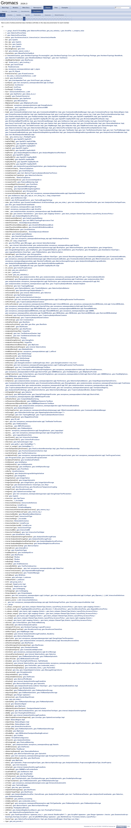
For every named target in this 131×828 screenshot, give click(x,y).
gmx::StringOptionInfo (24, 672)
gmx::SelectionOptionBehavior (59, 288)
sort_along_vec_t (40, 195)
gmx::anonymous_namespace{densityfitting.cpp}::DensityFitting (27, 306)
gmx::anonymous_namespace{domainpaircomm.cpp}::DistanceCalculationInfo (39, 783)
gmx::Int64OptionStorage (40, 466)
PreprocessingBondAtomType (90, 762)
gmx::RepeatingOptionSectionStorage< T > (50, 412)
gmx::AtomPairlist (16, 78)
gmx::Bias (32, 324)
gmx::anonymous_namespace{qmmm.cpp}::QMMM (77, 311)
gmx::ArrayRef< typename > (77, 814)
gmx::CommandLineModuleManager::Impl (76, 112)
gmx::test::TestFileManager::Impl (118, 130)
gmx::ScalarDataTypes (19, 550)
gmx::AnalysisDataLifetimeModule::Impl (113, 132)
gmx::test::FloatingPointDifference (25, 661)
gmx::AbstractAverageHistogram (63, 261)
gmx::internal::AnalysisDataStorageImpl (72, 710)
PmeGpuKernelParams (21, 808)
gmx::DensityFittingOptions (42, 369)
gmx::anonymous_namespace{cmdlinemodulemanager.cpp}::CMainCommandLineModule (35, 259)
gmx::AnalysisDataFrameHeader (24, 204)
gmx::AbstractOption (31, 546)
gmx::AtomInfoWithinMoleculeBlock (41, 225)
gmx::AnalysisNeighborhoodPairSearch (52, 153)
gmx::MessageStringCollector (51, 670)
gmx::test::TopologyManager (24, 286)
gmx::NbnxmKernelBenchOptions (30, 514)
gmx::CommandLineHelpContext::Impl (23, 112)
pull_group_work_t (16, 582)
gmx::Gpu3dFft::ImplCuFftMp (26, 141)
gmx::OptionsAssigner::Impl (107, 125)
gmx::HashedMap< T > (28, 444)
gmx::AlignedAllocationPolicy (97, 609)
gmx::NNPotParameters (22, 426)
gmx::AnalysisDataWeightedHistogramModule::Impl (81, 132)
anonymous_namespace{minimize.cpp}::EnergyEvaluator (33, 105)
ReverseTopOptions (26, 168)
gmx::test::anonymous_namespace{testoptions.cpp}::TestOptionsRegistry (82, 387)
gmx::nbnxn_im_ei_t (29, 94)
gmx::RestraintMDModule (86, 313)
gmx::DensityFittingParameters (22, 236)
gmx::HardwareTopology (25, 776)
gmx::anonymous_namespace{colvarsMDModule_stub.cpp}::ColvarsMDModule (97, 304)
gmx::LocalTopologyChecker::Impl (66, 114)
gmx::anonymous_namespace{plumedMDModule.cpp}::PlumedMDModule (72, 308)
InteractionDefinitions (23, 76)
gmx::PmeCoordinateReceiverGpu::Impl (110, 114)
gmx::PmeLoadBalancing (36, 622)
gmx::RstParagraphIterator (20, 200)
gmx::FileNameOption (39, 252)
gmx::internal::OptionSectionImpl (44, 243)
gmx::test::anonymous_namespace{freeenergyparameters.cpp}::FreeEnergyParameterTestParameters (49, 299)
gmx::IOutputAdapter (25, 593)
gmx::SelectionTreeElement (14, 58)
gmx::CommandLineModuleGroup (16, 132)
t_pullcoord (16, 272)
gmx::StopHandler (26, 774)
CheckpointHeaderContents (36, 708)
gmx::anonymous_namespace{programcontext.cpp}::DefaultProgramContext (44, 455)
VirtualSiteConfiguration (20, 738)
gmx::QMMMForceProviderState (27, 769)
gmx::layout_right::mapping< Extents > (48, 213)
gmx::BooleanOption (91, 247)
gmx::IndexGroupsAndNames (32, 218)
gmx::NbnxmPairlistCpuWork (24, 53)
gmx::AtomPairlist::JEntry (21, 534)
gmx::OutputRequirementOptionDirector (102, 381)
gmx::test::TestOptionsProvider (45, 387)
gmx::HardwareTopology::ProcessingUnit (35, 55)
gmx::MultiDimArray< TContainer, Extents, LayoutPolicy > (76, 817)
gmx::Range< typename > (22, 695)
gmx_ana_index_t (61, 202)
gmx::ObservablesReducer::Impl (113, 123)
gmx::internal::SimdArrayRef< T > (55, 814)
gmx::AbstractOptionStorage (24, 636)
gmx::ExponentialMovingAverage (25, 186)
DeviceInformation (13, 55)
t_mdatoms (27, 577)
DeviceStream (39, 794)
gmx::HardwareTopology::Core (61, 55)
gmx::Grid (21, 49)
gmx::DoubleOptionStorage (72, 778)
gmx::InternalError (21, 548)
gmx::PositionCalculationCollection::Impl (33, 451)
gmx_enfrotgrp (17, 577)
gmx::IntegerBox (20, 476)
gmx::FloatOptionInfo (19, 778)
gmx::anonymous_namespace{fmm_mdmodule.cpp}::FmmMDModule (28, 313)
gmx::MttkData (20, 575)
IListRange (18, 89)
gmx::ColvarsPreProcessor (30, 439)
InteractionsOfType (24, 527)
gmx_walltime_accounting (23, 799)
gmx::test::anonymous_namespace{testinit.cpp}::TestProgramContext (96, 455)
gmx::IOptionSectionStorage (24, 412)
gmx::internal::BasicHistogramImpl (71, 256)
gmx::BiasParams (27, 60)
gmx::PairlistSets (31, 665)
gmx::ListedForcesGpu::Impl (83, 121)
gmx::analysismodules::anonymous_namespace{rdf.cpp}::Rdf (61, 277)
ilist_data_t (11, 76)
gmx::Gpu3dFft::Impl (105, 116)
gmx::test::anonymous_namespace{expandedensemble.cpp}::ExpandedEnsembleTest (56, 193)
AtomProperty (106, 762)
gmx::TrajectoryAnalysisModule (93, 277)
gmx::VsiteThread (17, 64)
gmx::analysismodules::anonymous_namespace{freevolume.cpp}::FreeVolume (56, 279)
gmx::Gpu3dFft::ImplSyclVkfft (26, 164)
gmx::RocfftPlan (14, 243)
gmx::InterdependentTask (17, 80)
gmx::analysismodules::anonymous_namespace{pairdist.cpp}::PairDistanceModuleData (49, 406)
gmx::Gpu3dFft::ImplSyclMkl (24, 159)
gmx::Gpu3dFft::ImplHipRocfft (26, 143)
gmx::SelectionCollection (33, 175)
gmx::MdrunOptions (20, 101)
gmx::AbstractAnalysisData (24, 710)
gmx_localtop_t (25, 62)
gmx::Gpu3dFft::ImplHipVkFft (26, 146)
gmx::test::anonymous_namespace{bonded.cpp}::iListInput (33, 82)
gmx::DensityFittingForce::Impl (105, 121)
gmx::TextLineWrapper (20, 785)
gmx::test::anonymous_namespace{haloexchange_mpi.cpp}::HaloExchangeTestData (40, 238)
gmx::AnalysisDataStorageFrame (44, 537)
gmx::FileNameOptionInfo (48, 656)
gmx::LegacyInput (57, 430)
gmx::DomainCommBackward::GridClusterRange (37, 202)
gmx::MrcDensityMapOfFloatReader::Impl (94, 119)
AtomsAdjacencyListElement (29, 223)
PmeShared (20, 749)
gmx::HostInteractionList (19, 37)
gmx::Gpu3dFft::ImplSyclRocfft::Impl (42, 119)
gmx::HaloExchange (24, 354)
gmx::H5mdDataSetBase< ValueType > (38, 58)
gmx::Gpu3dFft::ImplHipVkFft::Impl (85, 116)
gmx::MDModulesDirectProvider (28, 659)
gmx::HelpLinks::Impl (69, 125)
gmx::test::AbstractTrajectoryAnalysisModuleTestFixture (37, 173)
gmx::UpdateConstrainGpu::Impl (69, 123)
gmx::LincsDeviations (27, 229)
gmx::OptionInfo (39, 683)
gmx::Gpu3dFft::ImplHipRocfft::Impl (60, 116)
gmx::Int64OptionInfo (25, 464)
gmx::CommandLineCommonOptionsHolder (20, 383)
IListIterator (19, 85)
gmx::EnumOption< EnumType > (109, 250)
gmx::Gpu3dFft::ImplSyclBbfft (26, 157)
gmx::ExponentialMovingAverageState (27, 189)
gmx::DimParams (29, 677)
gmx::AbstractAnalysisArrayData (26, 625)
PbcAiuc (17, 557)
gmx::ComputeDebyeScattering (28, 399)
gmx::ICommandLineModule (115, 256)
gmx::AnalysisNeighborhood (23, 408)
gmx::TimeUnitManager (32, 573)
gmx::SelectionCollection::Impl (15, 128)
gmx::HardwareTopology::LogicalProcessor (36, 627)
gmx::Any (16, 670)
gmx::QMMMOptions (55, 372)
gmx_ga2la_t (15, 444)
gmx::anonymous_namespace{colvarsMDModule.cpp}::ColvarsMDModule (44, 304)
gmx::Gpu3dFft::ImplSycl (21, 155)
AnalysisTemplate (79, 284)
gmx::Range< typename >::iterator (98, 814)
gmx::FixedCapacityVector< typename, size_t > (27, 814)
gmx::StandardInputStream (25, 697)
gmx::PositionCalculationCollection (28, 297)
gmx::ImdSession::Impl (65, 121)
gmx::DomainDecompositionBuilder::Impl (19, 114)
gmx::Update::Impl (50, 123)
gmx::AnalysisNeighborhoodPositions (25, 216)
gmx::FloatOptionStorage (36, 778)
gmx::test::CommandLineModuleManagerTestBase (32, 367)
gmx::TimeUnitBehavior (40, 288)
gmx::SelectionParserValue (36, 31)
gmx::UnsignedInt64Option (48, 250)
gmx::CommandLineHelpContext (31, 649)
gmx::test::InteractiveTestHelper (27, 437)
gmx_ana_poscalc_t (16, 821)
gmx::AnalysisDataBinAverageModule (51, 263)
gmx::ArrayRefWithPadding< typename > (42, 817)
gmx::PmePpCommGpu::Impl (37, 116)
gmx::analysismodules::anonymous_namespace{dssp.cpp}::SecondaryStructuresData (49, 640)
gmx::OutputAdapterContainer (30, 670)
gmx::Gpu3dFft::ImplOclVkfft (25, 150)
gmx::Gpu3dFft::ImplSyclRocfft (27, 162)
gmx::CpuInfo (13, 40)
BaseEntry (50, 634)
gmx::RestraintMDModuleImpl (106, 313)
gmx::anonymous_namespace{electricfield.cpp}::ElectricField (71, 306)
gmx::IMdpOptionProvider (29, 103)
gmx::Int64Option (32, 250)
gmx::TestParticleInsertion (27, 453)
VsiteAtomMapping (24, 507)
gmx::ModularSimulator (27, 688)
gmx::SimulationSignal (18, 704)
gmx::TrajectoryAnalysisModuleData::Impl (19, 130)
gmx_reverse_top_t (16, 137)
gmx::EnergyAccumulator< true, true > (64, 363)
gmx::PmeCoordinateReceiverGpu (68, 448)
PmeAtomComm (13, 67)
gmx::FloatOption (78, 250)
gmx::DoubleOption (64, 250)
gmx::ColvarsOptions (24, 369)
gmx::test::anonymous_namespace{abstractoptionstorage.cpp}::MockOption (38, 247)
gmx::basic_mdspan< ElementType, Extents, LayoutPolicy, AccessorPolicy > (88, 213)
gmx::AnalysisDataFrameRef (54, 794)
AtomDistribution (18, 471)
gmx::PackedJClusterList (21, 96)
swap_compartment (53, 195)
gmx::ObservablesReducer (30, 751)
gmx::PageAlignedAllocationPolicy (29, 609)
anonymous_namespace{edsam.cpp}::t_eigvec (24, 69)
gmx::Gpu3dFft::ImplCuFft (22, 139)
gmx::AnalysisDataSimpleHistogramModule (91, 261)
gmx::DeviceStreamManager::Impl (45, 121)
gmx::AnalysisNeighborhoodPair (23, 794)
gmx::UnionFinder (117, 259)
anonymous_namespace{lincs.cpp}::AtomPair (26, 207)
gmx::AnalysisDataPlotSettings (16, 390)
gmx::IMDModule (71, 313)
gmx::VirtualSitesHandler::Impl (91, 123)
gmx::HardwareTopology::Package (84, 55)
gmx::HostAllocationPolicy (77, 609)
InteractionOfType (26, 516)
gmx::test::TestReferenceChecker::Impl (92, 130)
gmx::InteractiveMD (41, 107)
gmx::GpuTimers (19, 498)
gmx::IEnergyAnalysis (22, 279)
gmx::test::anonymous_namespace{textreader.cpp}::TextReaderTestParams (36, 421)
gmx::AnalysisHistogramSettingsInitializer (28, 166)
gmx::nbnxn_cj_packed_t (17, 110)
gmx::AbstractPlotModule (23, 679)
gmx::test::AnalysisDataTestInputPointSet (82, 202)
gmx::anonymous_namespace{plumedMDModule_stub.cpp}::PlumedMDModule (32, 311)
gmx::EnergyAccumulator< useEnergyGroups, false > (32, 363)
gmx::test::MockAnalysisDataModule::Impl (19, 134)
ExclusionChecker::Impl (13, 125)
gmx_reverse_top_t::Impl (87, 114)
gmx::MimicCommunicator (101, 259)
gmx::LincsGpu (37, 717)
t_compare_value (78, 31)
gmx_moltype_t (45, 80)
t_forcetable (18, 500)
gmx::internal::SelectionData (30, 293)
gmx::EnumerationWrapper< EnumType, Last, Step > (62, 819)
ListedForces (22, 505)
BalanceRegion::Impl (121, 112)
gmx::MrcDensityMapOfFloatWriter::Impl (19, 121)
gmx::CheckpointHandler (29, 647)
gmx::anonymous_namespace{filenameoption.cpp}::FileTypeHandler (38, 803)
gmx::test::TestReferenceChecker (77, 794)
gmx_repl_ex (29, 195)
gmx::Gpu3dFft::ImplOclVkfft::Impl (17, 119)
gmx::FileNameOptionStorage (29, 656)
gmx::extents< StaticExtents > (24, 213)
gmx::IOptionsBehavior (23, 288)
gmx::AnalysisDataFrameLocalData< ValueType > (41, 256)
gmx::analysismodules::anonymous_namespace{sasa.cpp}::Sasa (27, 284)
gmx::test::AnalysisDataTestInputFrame (111, 202)
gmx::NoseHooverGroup (20, 487)
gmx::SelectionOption (55, 252)
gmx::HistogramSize (30, 191)
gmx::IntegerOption (105, 247)
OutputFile (26, 331)
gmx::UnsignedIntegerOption (15, 250)
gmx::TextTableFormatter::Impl (32, 125)
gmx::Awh (24, 324)
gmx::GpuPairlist (16, 94)
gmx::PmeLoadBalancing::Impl (27, 182)
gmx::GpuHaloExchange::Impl (44, 114)
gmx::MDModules (59, 313)
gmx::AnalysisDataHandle (14, 796)
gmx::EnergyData (28, 340)
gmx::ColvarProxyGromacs (23, 268)
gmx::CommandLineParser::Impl (102, 112)
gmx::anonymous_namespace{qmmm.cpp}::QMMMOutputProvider (27, 396)
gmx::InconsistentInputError (32, 180)
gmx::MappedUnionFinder (29, 417)
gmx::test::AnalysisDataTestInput (46, 710)
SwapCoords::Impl (19, 584)
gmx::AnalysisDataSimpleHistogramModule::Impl (46, 132)
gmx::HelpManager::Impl (52, 125)
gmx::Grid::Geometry (20, 765)
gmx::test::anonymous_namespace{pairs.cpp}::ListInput (31, 595)
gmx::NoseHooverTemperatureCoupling (43, 487)
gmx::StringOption (91, 250)
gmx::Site (8, 204)
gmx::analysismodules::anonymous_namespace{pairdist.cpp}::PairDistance (31, 281)
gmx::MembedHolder (26, 349)
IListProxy (17, 87)
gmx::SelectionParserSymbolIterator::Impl (91, 128)
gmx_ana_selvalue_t (53, 31)
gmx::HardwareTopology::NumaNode (109, 55)
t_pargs (9, 31)
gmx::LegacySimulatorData (24, 107)
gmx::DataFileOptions (26, 171)
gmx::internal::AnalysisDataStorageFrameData (30, 634)
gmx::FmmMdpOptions (70, 372)
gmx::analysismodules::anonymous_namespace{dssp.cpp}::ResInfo (56, 245)
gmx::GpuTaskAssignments (23, 295)
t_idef (34, 76)
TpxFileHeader (43, 661)
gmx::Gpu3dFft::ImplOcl (20, 148)
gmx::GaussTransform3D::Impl (15, 123)
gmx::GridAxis (23, 674)
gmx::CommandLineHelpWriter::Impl (49, 112)
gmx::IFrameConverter (26, 73)
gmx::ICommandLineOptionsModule (79, 259)
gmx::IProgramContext (13, 457)
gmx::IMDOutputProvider (22, 394)
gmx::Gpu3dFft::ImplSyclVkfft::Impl (67, 119)
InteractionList (34, 37)
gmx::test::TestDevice (59, 58)
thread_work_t (14, 62)
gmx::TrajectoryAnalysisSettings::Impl (48, 130)
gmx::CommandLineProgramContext (34, 457)
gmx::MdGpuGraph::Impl (35, 123)
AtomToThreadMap (19, 31)
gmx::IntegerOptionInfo (27, 480)
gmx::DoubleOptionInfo (54, 778)
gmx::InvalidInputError (25, 552)
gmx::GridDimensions (20, 564)
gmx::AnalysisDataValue (22, 740)
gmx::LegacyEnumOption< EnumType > (18, 252)
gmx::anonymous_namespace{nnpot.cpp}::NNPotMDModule (25, 308)
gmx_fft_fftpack (14, 71)
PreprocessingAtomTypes (32, 762)
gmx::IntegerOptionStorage (44, 482)
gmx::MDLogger (26, 243)
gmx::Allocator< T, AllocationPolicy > (54, 609)
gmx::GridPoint (15, 202)
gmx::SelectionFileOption (74, 247)
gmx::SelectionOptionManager (56, 390)
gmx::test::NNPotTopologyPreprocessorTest (38, 220)
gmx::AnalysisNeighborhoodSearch (26, 153)
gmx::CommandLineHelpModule (94, 256)
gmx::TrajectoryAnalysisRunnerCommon (30, 302)
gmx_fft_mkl (15, 419)
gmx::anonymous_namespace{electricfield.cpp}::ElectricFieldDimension (77, 369)
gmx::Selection (46, 293)
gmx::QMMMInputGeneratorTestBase (40, 401)
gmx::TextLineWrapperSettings (41, 200)
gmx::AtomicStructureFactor (21, 726)
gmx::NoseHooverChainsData (52, 629)
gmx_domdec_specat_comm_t (19, 51)
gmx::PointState (31, 184)
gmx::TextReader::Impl (70, 130)
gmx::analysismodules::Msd (29, 277)
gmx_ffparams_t (97, 595)
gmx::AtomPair (66, 31)
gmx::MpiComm (33, 345)
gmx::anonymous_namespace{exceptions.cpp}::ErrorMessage (35, 652)
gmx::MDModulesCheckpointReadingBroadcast (32, 733)
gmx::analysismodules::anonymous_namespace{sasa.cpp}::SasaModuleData (37, 211)
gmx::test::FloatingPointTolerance (49, 810)
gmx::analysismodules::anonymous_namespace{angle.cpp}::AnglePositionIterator (63, 663)
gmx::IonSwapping (19, 588)
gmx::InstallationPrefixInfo (30, 460)
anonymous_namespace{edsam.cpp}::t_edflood (39, 351)
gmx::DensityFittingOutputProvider (44, 394)
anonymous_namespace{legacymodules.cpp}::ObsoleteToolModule (28, 261)
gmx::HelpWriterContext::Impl (87, 125)
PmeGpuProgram (30, 137)
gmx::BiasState (21, 254)
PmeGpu (23, 338)
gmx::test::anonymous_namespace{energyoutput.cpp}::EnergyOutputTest (38, 433)
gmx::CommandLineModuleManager (93, 410)
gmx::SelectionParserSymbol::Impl (64, 128)
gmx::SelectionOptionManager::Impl (39, 128)
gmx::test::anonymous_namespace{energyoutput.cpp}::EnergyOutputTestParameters (42, 494)
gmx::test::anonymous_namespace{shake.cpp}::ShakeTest (44, 568)
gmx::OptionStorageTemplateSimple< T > (30, 290)
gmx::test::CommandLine (24, 320)
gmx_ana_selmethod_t (16, 256)
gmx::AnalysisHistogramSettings (55, 166)
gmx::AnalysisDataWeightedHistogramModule (21, 263)
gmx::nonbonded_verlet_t (46, 665)
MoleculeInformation (21, 378)
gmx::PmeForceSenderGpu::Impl (16, 116)
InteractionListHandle (48, 37)
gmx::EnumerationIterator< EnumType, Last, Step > (31, 485)
